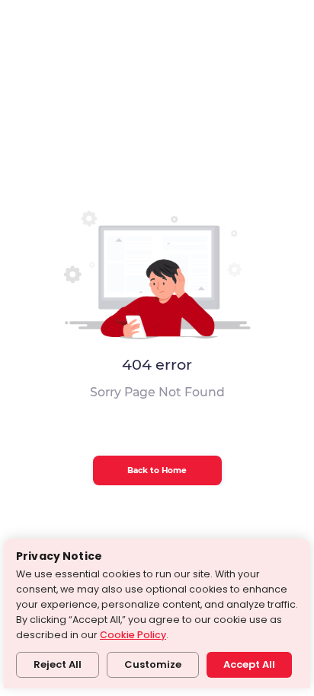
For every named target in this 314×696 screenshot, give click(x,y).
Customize (152, 664)
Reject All (58, 664)
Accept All (249, 664)
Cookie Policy (133, 634)
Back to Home (157, 470)
